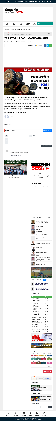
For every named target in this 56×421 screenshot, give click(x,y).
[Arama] (34, 1)
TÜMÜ (49, 217)
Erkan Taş (39, 247)
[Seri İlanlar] (42, 1)
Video (30, 415)
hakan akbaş (40, 237)
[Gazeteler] (44, 1)
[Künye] (47, 1)
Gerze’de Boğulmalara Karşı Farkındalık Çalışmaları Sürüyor (45, 398)
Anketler (44, 415)
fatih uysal (39, 231)
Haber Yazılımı (38, 419)
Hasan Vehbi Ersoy (41, 252)
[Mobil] (31, 1)
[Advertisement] (28, 57)
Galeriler (24, 415)
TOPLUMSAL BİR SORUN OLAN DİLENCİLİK (42, 228)
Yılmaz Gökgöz (40, 242)
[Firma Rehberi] (39, 1)
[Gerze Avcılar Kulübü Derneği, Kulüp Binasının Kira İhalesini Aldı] (35, 388)
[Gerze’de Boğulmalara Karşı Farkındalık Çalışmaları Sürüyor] (35, 398)
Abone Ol (30, 45)
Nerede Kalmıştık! (40, 248)
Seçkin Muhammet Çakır (43, 258)
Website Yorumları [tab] (47, 130)
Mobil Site (8, 415)
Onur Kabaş (39, 263)
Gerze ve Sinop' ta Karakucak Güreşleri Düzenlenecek (40, 284)
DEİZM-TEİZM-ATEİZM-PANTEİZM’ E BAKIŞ (43, 254)
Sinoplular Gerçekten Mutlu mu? (43, 243)
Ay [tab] (50, 279)
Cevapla (13, 155)
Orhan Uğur (39, 226)
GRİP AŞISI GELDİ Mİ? (40, 264)
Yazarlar (37, 415)
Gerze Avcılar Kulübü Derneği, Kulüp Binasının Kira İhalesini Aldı (41, 289)
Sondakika (16, 415)
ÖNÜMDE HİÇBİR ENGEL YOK (42, 222)
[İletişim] (36, 1)
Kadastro (38, 238)
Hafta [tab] (48, 279)
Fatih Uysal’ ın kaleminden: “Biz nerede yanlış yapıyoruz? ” (42, 233)
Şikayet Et (18, 155)
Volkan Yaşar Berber (42, 221)
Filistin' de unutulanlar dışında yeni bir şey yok (43, 260)
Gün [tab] (44, 279)
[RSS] (50, 1)
